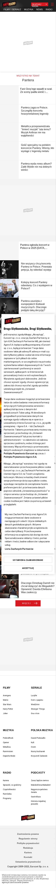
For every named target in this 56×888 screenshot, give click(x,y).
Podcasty (38, 772)
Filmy (6, 687)
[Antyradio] (9, 4)
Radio (7, 772)
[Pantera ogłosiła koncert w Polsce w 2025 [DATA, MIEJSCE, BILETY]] (9, 251)
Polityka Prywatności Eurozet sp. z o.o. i (24, 453)
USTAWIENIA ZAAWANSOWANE (28, 560)
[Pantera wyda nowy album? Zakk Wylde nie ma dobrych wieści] (9, 169)
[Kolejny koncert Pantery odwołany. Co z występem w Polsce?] (9, 288)
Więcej (26, 603)
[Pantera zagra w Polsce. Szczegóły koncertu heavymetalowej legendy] (9, 113)
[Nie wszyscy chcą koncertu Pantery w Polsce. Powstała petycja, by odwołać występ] (9, 269)
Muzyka (8, 730)
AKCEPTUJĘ (28, 568)
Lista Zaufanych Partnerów (19, 549)
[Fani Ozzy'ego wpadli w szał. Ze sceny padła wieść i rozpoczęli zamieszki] (9, 95)
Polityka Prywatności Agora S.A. (20, 457)
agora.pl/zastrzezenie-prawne (15, 882)
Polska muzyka (42, 730)
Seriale (36, 687)
